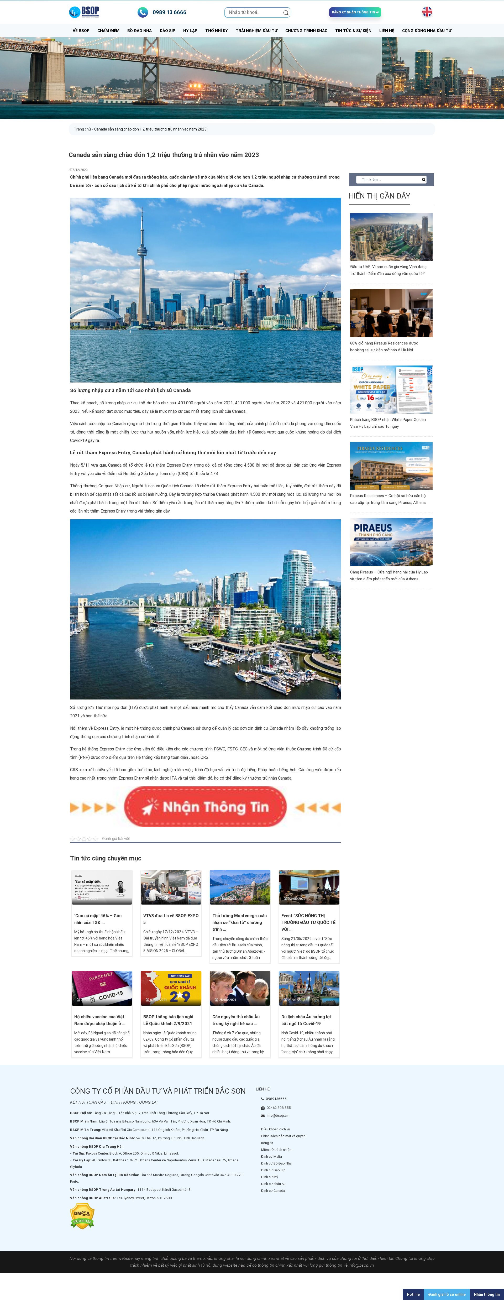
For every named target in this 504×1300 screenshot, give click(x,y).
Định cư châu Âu (273, 1184)
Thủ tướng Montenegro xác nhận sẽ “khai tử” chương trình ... (239, 922)
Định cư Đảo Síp (273, 1170)
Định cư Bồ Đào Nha (276, 1163)
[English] (426, 11)
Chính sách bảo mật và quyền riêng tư (283, 1139)
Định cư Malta (271, 1156)
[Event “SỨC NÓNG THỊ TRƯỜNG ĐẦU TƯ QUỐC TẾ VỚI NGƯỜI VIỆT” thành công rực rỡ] (309, 887)
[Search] (286, 12)
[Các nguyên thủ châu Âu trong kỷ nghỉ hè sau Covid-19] (240, 988)
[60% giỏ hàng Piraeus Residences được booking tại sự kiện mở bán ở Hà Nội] (391, 313)
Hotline (413, 1294)
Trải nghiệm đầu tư (256, 30)
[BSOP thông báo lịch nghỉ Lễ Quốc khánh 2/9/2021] (171, 988)
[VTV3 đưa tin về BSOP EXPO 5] (171, 887)
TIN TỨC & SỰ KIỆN (353, 30)
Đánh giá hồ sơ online (447, 1294)
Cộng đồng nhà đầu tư (427, 30)
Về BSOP (81, 30)
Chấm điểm (108, 30)
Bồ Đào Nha (139, 30)
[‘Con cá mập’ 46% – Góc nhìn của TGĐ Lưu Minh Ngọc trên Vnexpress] (102, 887)
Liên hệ (386, 30)
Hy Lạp (190, 30)
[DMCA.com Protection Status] (82, 1216)
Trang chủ (82, 129)
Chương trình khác (306, 30)
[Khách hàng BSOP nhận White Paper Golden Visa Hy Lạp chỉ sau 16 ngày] (391, 389)
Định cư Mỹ (269, 1177)
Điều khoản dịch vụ (275, 1129)
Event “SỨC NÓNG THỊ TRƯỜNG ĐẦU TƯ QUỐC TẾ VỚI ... (308, 922)
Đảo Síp (167, 30)
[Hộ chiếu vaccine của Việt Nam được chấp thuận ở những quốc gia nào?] (102, 988)
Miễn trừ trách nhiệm (276, 1150)
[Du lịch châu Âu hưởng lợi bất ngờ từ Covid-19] (309, 988)
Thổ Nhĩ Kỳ (216, 30)
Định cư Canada (273, 1191)
